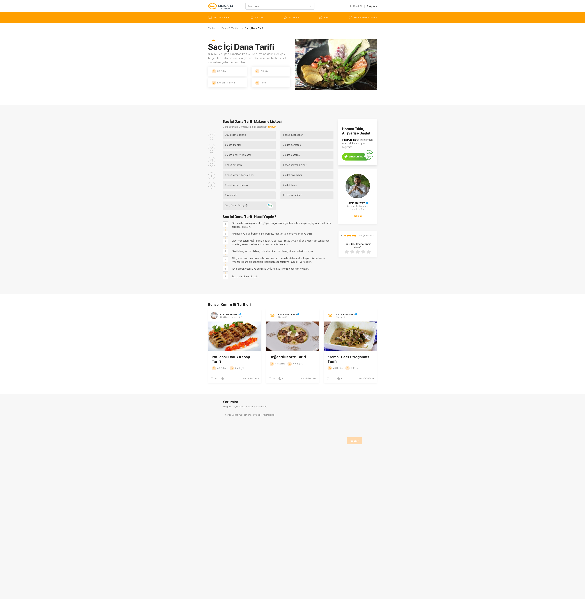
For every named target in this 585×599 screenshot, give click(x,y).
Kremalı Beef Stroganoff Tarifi (348, 359)
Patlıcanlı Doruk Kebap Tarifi (231, 359)
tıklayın (272, 126)
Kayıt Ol (357, 6)
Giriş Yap (372, 6)
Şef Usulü (294, 17)
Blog (326, 17)
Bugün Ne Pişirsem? (365, 17)
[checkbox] (225, 224)
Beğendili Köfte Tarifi (288, 357)
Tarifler (259, 17)
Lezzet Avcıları (221, 17)
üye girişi (257, 415)
